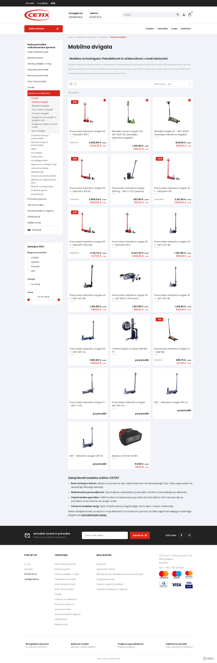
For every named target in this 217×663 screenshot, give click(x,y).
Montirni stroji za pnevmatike (39, 144)
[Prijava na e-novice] (140, 535)
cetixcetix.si (76, 16)
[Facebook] (181, 535)
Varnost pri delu (35, 204)
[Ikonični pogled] (71, 84)
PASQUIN (35, 266)
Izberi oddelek (36, 28)
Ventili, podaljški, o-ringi (39, 63)
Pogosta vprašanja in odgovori (112, 589)
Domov (150, 28)
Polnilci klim (37, 156)
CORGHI (35, 257)
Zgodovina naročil (106, 569)
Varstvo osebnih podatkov (110, 584)
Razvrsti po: (160, 84)
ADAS (33, 149)
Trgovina (162, 28)
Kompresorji (37, 194)
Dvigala (35, 98)
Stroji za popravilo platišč (44, 175)
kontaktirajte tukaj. (94, 515)
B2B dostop (120, 574)
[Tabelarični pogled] (75, 84)
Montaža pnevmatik (37, 75)
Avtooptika (36, 152)
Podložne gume (39, 190)
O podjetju (42, 3)
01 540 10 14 (95, 16)
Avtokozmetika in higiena (40, 210)
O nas (174, 28)
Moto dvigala (38, 130)
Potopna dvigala (40, 113)
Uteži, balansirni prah (37, 51)
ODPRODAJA (33, 216)
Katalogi (36, 229)
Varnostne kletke (39, 168)
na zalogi (35, 284)
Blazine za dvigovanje (42, 186)
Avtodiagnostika (39, 160)
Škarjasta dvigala (40, 105)
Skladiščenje (37, 172)
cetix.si (71, 37)
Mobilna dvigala (40, 101)
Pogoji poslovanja (105, 579)
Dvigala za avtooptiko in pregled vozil (44, 119)
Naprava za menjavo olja (44, 164)
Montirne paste (35, 57)
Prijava (184, 15)
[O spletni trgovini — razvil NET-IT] (208, 658)
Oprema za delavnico (39, 93)
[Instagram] (189, 535)
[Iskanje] (178, 15)
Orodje (30, 87)
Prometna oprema (37, 199)
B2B (53, 3)
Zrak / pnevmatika (36, 81)
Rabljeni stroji (34, 222)
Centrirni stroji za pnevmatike (39, 137)
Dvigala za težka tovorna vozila (44, 125)
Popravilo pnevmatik (37, 69)
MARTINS (35, 262)
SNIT (33, 271)
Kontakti (30, 3)
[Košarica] (190, 15)
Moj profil (101, 564)
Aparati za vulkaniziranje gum (43, 181)
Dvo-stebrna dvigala (42, 109)
